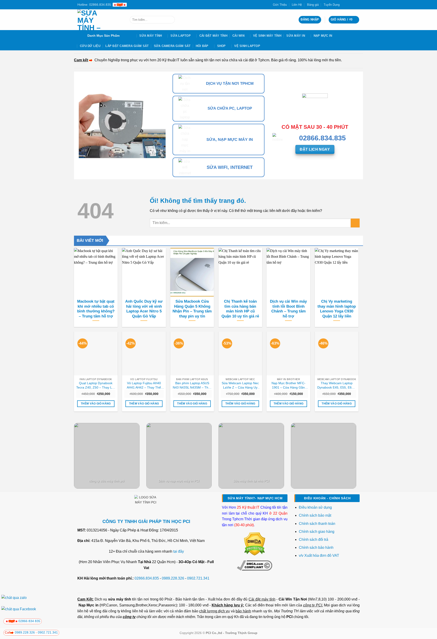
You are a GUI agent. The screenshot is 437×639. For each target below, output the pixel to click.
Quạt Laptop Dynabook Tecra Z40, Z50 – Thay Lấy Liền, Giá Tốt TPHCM (95, 385)
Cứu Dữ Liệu (90, 46)
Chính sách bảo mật (315, 515)
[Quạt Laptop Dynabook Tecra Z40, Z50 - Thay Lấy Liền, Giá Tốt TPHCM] (96, 353)
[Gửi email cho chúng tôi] (353, 4)
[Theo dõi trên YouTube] (357, 4)
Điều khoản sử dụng (315, 507)
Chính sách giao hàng (316, 531)
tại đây (178, 551)
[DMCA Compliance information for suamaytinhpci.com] (254, 565)
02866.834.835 (147, 578)
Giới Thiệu (280, 4)
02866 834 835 (29, 621)
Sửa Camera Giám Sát (172, 46)
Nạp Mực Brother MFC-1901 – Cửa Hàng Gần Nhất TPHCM (288, 385)
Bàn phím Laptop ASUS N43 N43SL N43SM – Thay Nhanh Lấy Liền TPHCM (192, 385)
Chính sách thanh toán (317, 524)
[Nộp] (170, 20)
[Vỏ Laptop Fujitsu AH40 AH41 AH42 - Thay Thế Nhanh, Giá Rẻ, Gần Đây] (144, 353)
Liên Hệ (297, 4)
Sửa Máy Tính (150, 35)
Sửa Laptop (180, 35)
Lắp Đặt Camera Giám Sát (127, 46)
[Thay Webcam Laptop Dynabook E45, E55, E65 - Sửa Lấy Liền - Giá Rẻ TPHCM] (336, 353)
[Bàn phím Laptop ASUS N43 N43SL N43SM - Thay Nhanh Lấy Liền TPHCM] (192, 353)
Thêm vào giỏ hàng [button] (96, 403)
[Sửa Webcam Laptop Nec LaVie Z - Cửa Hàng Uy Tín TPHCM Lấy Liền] (240, 353)
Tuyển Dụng (332, 4)
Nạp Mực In (323, 35)
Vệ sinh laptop (247, 46)
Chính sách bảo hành (316, 547)
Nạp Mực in (89, 605)
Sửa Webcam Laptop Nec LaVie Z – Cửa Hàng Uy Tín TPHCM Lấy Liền (240, 385)
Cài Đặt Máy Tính (213, 35)
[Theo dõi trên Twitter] (348, 4)
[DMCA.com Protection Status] (254, 544)
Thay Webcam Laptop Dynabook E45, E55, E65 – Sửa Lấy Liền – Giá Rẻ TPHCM (336, 385)
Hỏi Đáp (202, 46)
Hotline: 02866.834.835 (94, 4)
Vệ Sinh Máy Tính (267, 35)
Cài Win (238, 35)
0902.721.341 (198, 578)
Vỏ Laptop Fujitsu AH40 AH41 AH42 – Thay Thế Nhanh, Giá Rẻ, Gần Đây (144, 385)
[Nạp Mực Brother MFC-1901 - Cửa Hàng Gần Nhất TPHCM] (288, 353)
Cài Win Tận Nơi (293, 599)
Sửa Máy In (295, 35)
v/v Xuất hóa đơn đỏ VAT (319, 555)
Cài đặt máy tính (262, 599)
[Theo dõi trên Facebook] (344, 4)
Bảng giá (313, 4)
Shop (221, 46)
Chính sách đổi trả (314, 539)
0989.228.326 (173, 578)
